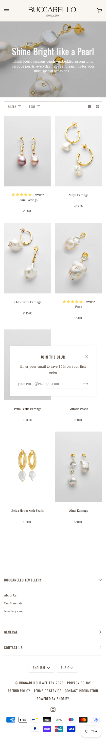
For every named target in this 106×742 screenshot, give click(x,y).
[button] (22, 195)
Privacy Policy (79, 682)
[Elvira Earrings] (27, 151)
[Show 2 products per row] (98, 107)
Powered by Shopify (53, 698)
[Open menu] (11, 10)
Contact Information (81, 690)
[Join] (81, 383)
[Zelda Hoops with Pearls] (27, 466)
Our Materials (13, 603)
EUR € (65, 667)
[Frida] (78, 258)
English (39, 667)
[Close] (89, 354)
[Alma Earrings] (78, 467)
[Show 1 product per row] (90, 107)
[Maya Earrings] (78, 151)
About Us (10, 595)
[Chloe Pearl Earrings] (27, 258)
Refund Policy (19, 690)
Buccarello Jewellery (37, 682)
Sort (32, 106)
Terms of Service (47, 690)
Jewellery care (13, 611)
